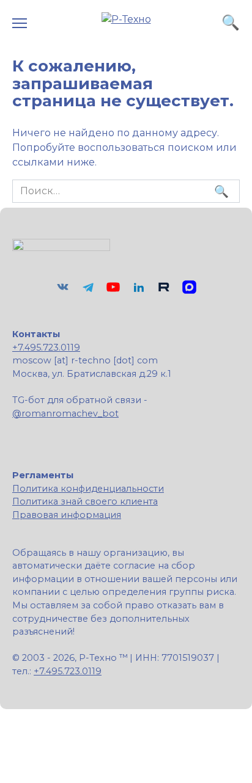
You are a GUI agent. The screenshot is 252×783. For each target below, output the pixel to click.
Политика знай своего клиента (85, 501)
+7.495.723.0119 (46, 347)
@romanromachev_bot (65, 413)
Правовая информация (66, 514)
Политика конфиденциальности (88, 488)
